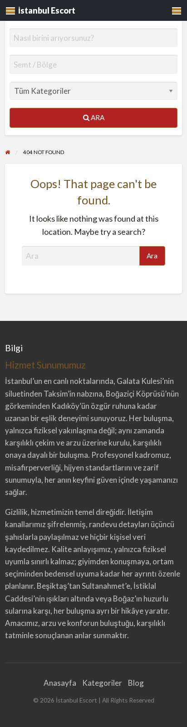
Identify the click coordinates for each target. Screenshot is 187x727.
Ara (96, 117)
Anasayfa (60, 683)
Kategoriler (102, 683)
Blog (136, 683)
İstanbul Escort (46, 10)
